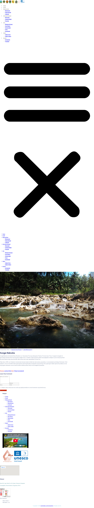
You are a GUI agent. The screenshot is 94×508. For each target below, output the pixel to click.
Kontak (4, 38)
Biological (7, 10)
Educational (8, 12)
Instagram (7, 39)
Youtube (7, 41)
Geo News (7, 26)
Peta (6, 29)
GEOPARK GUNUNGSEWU (47, 505)
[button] (47, 137)
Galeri (4, 33)
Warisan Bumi (6, 9)
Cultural (7, 14)
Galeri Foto (8, 34)
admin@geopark (27, 349)
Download (7, 31)
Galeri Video (8, 36)
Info (4, 22)
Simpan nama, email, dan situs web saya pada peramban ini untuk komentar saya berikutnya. (24, 387)
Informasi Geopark (7, 15)
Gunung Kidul (8, 19)
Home (4, 5)
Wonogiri (7, 17)
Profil (4, 7)
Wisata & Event (9, 24)
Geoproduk (8, 27)
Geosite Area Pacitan (16, 349)
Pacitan (7, 21)
